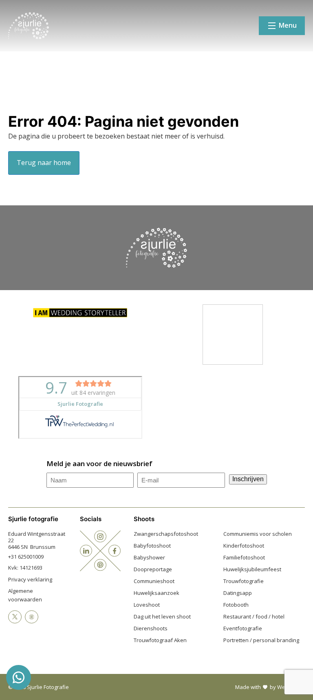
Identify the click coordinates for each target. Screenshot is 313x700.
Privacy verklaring (30, 579)
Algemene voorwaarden (25, 595)
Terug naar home (44, 162)
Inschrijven (248, 478)
